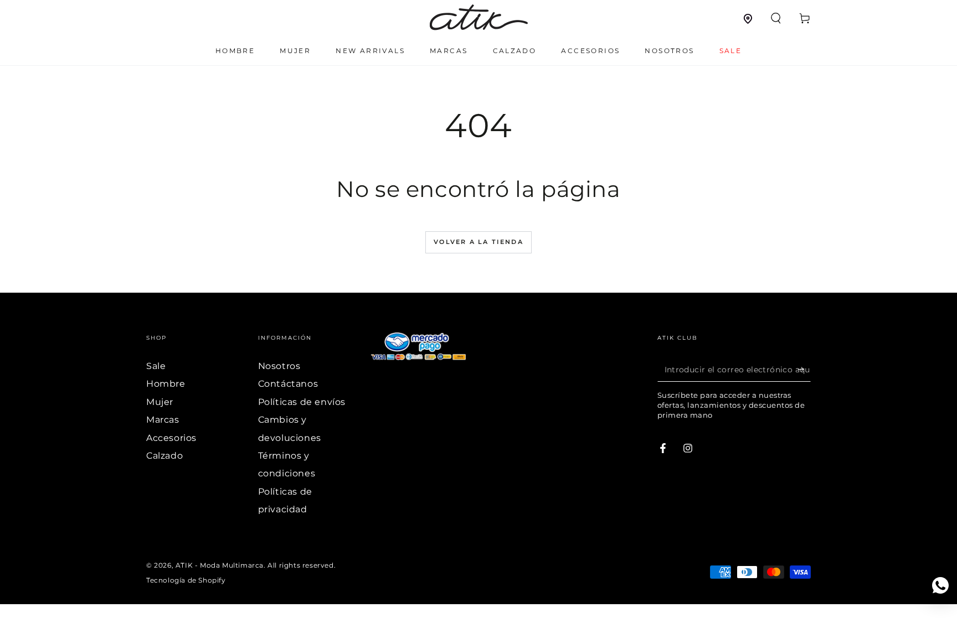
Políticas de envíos (302, 402)
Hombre (166, 383)
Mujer (159, 402)
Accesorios (171, 438)
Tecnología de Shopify (186, 580)
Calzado (164, 455)
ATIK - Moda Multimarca (220, 565)
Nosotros (279, 366)
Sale (156, 366)
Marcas (162, 419)
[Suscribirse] (804, 369)
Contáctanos (288, 383)
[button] (776, 18)
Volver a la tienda (478, 242)
